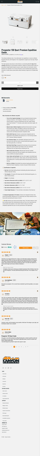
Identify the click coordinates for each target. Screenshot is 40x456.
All (5, 5)
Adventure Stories (5, 393)
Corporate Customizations (6, 410)
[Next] (26, 37)
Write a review (26, 247)
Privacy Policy (5, 420)
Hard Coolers (4, 373)
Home (2, 5)
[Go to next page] (28, 347)
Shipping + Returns (5, 405)
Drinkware (4, 378)
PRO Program (4, 413)
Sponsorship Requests (6, 415)
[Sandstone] (5, 78)
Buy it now (20, 88)
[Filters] (34, 248)
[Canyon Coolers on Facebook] (6, 368)
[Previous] (13, 37)
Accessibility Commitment (6, 418)
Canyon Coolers (7, 436)
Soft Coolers (4, 376)
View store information (7, 111)
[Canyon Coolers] (20, 1)
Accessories (4, 381)
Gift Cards (4, 386)
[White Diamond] (3, 78)
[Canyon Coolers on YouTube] (11, 368)
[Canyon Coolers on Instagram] (8, 368)
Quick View (3, 102)
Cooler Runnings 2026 (6, 398)
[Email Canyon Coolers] (3, 368)
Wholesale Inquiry (5, 408)
